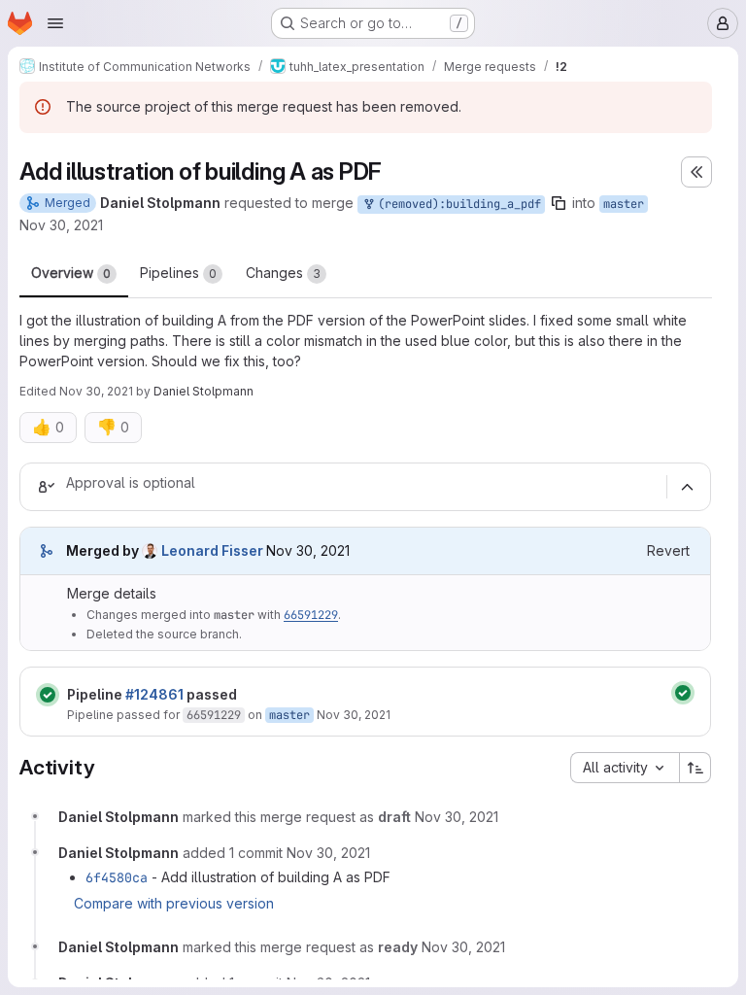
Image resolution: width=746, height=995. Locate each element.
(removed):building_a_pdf (456, 204)
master (623, 204)
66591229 (311, 615)
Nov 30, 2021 (61, 225)
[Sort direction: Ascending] (695, 767)
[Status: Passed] (47, 694)
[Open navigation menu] (55, 23)
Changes (283, 272)
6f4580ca (116, 877)
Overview (71, 272)
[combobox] (624, 767)
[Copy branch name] (558, 203)
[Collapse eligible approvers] (686, 486)
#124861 (154, 694)
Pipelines (178, 272)
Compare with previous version (174, 903)
